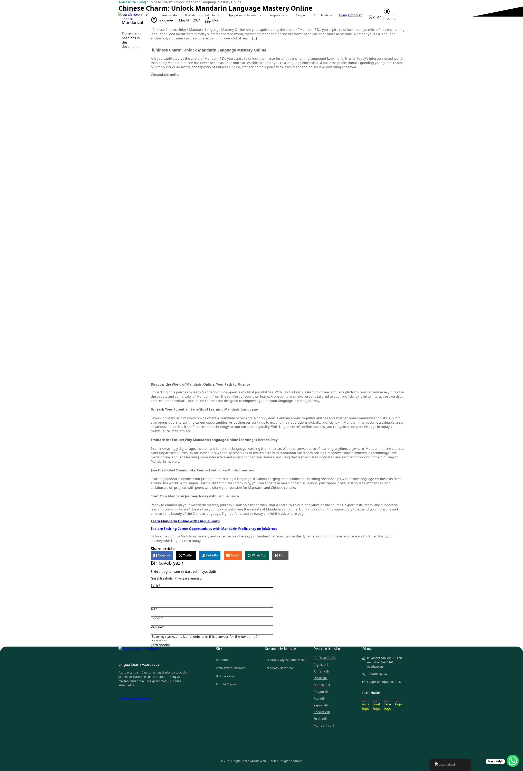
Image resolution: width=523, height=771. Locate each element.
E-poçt (157, 618)
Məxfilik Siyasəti (227, 684)
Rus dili (319, 698)
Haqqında (222, 660)
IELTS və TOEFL (325, 658)
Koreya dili (322, 712)
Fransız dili (322, 685)
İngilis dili (321, 664)
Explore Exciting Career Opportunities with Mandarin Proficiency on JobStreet (214, 528)
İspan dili (320, 678)
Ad (154, 609)
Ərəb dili (320, 719)
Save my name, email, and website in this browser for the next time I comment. (204, 638)
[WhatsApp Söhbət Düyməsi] (513, 761)
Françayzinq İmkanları (231, 668)
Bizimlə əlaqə (225, 676)
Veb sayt (157, 627)
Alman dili (321, 671)
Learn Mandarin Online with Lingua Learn (185, 521)
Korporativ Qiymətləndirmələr (285, 660)
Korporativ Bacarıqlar (279, 668)
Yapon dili (321, 705)
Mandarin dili (324, 725)
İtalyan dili (321, 692)
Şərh (156, 585)
